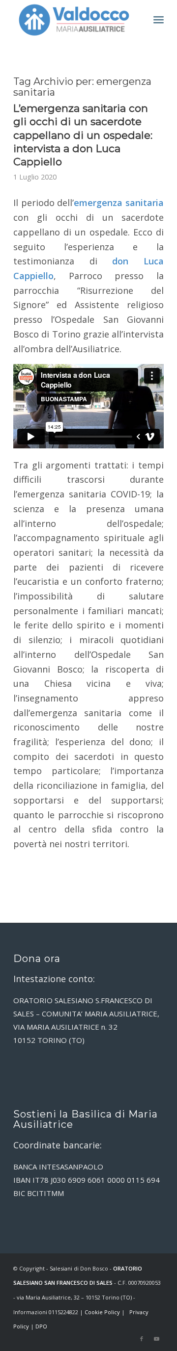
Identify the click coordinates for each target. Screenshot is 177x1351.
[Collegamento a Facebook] (141, 1338)
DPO (41, 1326)
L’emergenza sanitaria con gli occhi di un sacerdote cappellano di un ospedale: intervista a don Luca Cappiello (82, 135)
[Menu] (158, 19)
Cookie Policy (102, 1312)
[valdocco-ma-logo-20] (73, 19)
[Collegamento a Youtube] (156, 1338)
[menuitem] (158, 19)
